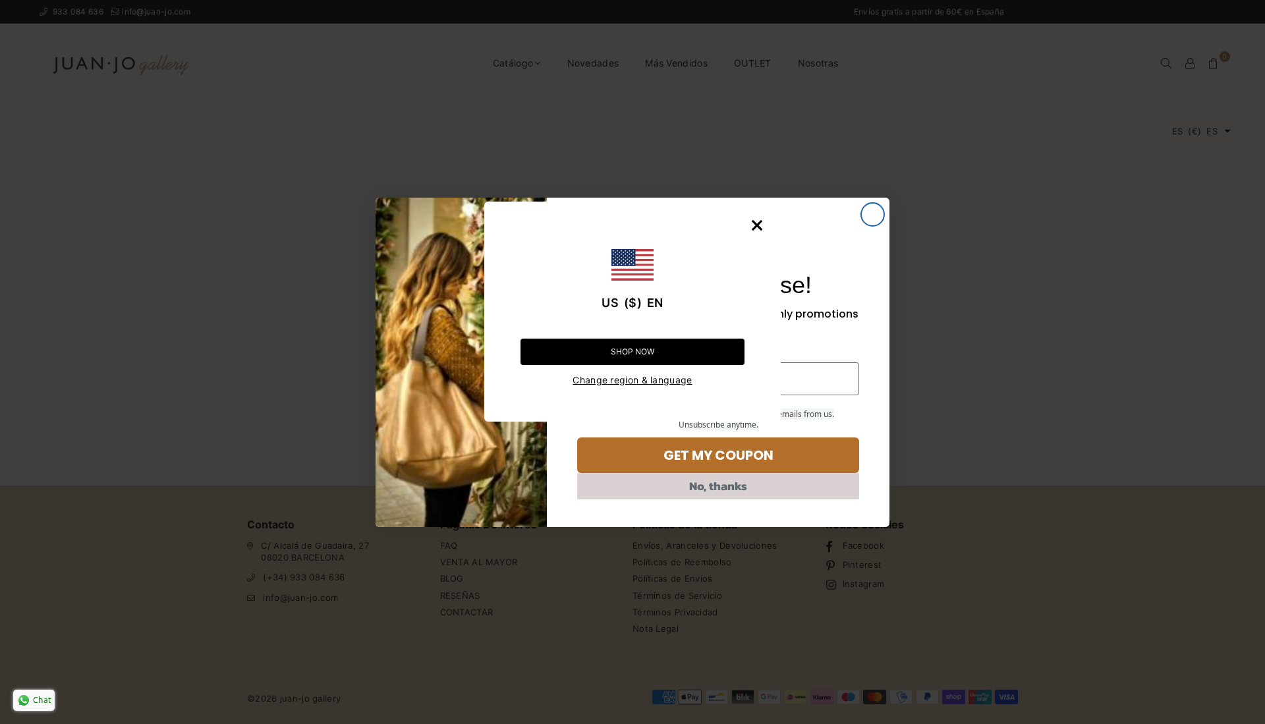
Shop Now (632, 351)
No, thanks (718, 486)
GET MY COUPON (718, 455)
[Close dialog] (872, 214)
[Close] (757, 225)
